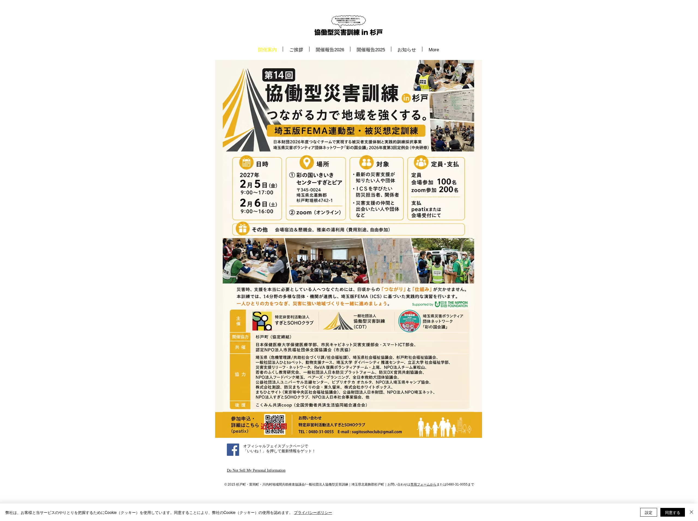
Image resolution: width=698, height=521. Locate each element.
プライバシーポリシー (313, 512)
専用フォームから (423, 484)
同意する (672, 512)
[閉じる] (691, 512)
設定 (648, 512)
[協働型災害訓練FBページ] (233, 450)
